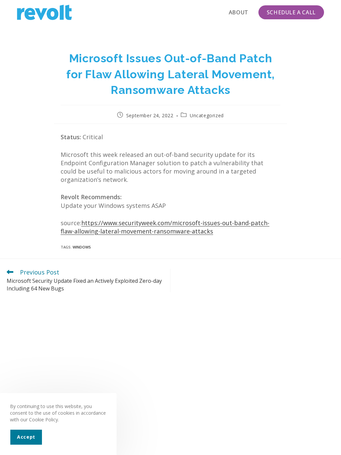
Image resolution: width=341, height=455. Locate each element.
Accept (26, 437)
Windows (82, 246)
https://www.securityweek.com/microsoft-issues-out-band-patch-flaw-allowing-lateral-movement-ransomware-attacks (165, 227)
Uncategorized (207, 115)
